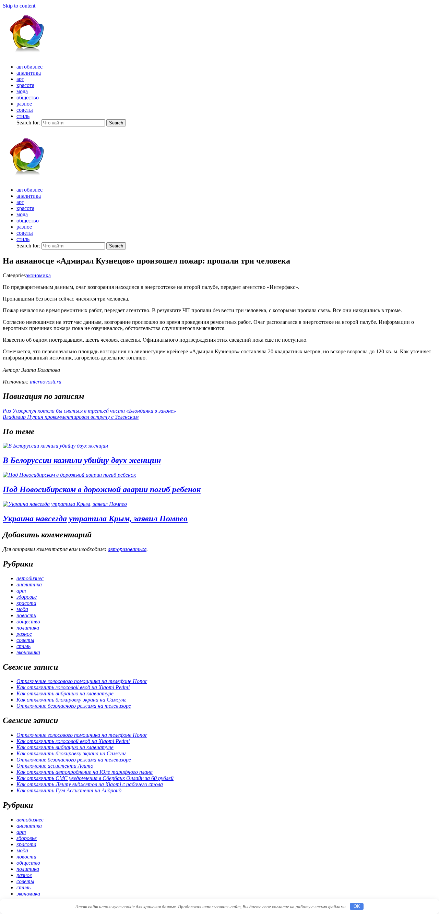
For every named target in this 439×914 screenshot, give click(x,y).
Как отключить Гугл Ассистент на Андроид (68, 790)
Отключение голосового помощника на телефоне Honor (81, 681)
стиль (22, 116)
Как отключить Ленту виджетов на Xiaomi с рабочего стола (89, 784)
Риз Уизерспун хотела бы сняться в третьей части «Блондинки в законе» (89, 411)
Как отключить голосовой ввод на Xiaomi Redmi (73, 687)
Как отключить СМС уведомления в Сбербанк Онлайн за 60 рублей (95, 778)
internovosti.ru (45, 382)
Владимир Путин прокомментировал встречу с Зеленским (71, 417)
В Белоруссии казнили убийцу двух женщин (82, 460)
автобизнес (29, 67)
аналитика (28, 73)
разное (24, 104)
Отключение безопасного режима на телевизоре (73, 706)
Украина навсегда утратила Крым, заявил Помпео (95, 518)
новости (26, 615)
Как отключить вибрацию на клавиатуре (65, 693)
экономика (38, 275)
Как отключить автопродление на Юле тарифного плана (84, 772)
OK (357, 906)
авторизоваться (127, 549)
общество (27, 97)
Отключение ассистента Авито (54, 766)
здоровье (26, 597)
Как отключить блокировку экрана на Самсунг (71, 700)
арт (20, 79)
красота (25, 85)
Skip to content (19, 6)
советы (24, 110)
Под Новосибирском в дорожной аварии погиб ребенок (102, 489)
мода (22, 91)
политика (27, 628)
